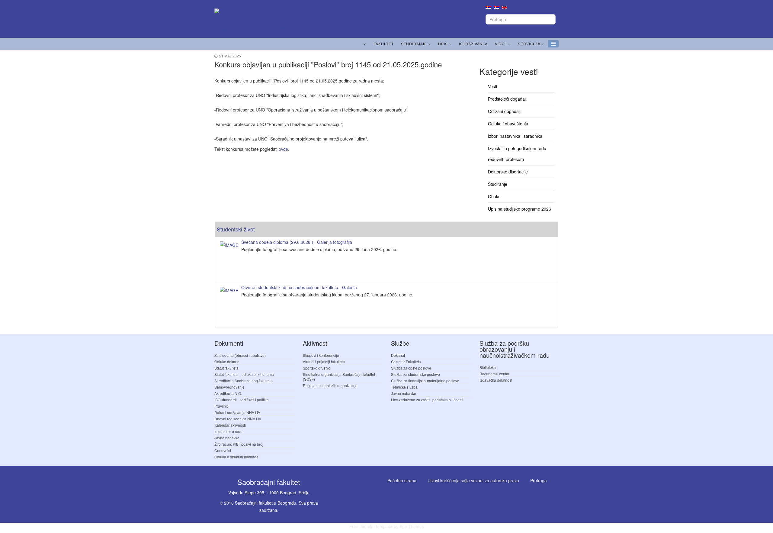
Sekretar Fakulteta (406, 361)
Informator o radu (228, 431)
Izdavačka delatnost (496, 380)
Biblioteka (488, 367)
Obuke (494, 196)
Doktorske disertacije (508, 172)
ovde (283, 149)
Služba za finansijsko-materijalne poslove (425, 380)
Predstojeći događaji (507, 99)
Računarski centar (494, 373)
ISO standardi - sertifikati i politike (241, 399)
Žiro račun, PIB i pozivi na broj (238, 444)
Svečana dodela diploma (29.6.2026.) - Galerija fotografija (296, 242)
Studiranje (414, 43)
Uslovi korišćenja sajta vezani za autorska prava (473, 480)
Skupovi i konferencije (321, 355)
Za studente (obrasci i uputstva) (240, 355)
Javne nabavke (226, 437)
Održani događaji (504, 111)
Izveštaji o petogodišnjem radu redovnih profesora (517, 153)
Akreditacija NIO (227, 393)
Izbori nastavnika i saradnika (515, 136)
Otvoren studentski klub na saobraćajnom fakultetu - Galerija (299, 287)
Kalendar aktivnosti (230, 425)
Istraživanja (473, 43)
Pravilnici (221, 406)
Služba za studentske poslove (415, 374)
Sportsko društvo (316, 367)
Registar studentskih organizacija (330, 385)
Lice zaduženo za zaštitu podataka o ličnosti (427, 399)
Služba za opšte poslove (411, 367)
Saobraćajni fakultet (268, 481)
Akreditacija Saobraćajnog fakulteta (243, 380)
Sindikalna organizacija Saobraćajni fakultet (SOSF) (339, 377)
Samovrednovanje (229, 386)
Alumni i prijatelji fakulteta (324, 361)
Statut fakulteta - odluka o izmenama (244, 374)
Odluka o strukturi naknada (236, 456)
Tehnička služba (404, 386)
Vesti (501, 43)
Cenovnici (222, 450)
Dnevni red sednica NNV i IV (237, 418)
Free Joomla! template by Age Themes (386, 526)
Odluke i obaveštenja (508, 124)
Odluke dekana (226, 361)
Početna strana (401, 480)
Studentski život (236, 229)
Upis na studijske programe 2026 (519, 209)
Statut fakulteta (226, 367)
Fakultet (384, 43)
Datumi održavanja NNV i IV (237, 412)
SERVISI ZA (529, 43)
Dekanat (398, 355)
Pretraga (538, 480)
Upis (443, 43)
